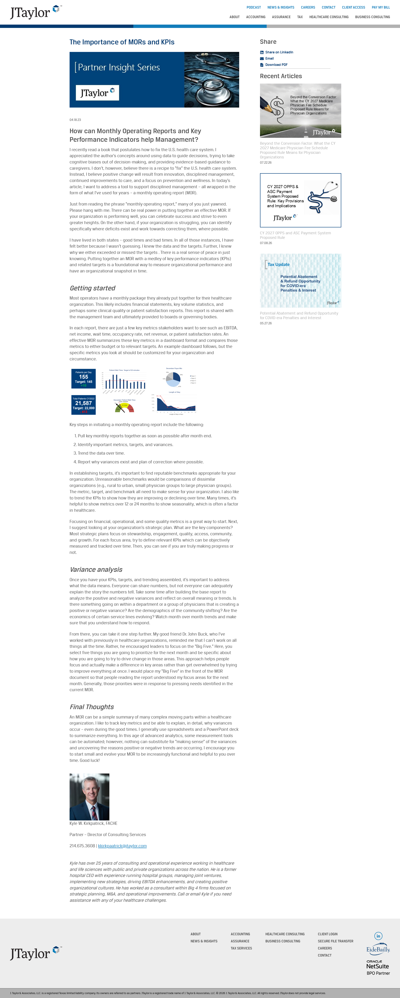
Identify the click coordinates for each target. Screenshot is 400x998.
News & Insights (281, 7)
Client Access (353, 7)
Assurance (281, 17)
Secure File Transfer (335, 941)
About (235, 17)
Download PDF (276, 65)
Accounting (255, 17)
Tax (300, 17)
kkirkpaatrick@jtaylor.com (122, 846)
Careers (308, 7)
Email (269, 58)
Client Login (328, 934)
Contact (328, 7)
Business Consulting (372, 17)
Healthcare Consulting (329, 17)
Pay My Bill (381, 7)
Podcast (254, 7)
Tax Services (241, 948)
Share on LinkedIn (279, 52)
